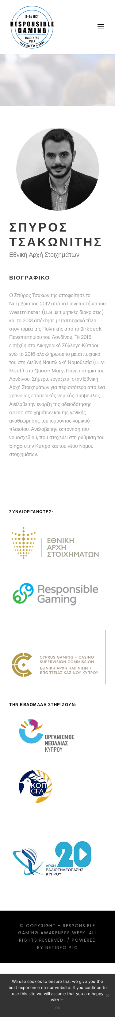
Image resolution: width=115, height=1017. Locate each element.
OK (57, 1007)
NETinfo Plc (61, 947)
